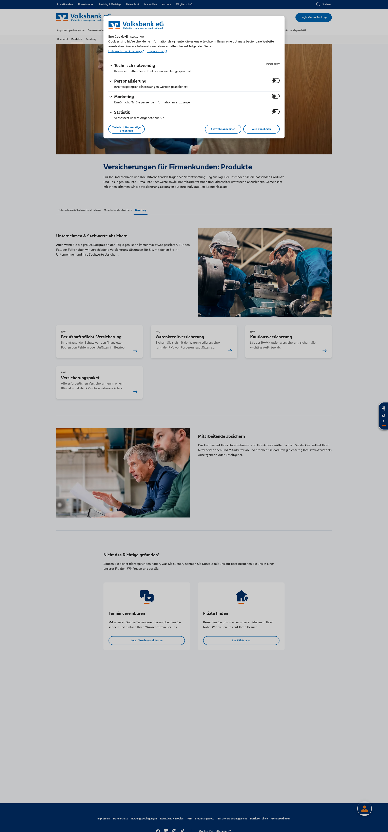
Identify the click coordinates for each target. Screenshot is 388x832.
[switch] (276, 80)
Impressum (155, 51)
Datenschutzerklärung (124, 51)
